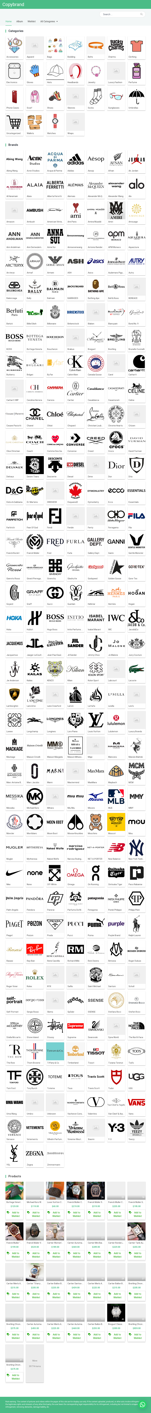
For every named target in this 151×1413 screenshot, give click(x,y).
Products (14, 1176)
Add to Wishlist (16, 1214)
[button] (142, 1404)
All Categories (47, 21)
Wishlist (32, 21)
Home (8, 21)
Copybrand (13, 4)
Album (19, 21)
